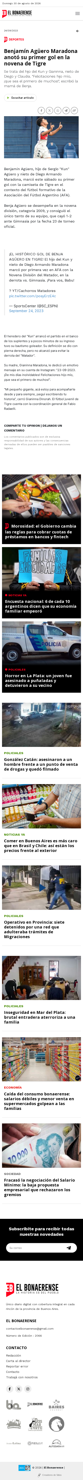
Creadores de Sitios (52, 1475)
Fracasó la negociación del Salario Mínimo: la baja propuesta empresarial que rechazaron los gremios (39, 1187)
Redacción (13, 1355)
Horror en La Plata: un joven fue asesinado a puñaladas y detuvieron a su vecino (38, 680)
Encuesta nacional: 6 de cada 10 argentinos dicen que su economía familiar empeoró (41, 606)
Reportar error (17, 1366)
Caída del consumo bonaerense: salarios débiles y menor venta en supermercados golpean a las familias (39, 1101)
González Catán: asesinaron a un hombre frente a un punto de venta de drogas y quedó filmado (41, 764)
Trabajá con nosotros (22, 1377)
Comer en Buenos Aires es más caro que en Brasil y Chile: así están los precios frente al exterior (40, 845)
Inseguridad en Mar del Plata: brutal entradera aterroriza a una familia (39, 1017)
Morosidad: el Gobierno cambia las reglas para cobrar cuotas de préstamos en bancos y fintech (40, 531)
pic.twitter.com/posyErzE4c (32, 296)
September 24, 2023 (26, 311)
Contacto (12, 1372)
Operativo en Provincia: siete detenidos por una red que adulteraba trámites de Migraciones (34, 929)
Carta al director (18, 1361)
